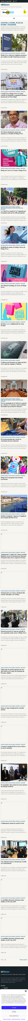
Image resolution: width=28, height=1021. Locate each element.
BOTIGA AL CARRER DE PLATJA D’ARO (12, 324)
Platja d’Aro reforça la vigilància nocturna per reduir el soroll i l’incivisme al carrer (14, 56)
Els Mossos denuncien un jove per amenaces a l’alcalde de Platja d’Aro (12, 132)
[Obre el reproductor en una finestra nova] (24, 10)
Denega (14, 1011)
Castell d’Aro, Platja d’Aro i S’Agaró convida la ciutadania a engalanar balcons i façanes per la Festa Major (14, 95)
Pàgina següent (23, 959)
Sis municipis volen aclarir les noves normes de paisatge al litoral (14, 785)
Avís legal (23, 1019)
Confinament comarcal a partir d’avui (12, 823)
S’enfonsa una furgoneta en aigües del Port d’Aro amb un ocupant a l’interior (14, 363)
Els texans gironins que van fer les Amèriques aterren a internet (11, 440)
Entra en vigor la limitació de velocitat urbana (12, 708)
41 (5, 959)
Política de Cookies (7, 1019)
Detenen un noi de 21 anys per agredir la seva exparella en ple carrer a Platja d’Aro (13, 632)
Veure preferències (14, 1015)
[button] (26, 991)
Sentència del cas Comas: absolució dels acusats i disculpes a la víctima (13, 593)
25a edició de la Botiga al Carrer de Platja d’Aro (13, 286)
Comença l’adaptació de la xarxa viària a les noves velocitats (13, 747)
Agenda (6, 987)
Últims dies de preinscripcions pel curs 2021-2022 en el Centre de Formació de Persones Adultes (12, 671)
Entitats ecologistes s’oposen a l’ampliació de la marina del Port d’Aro (13, 516)
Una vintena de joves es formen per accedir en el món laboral (14, 862)
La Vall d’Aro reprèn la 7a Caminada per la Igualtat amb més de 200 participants (13, 212)
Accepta (14, 1007)
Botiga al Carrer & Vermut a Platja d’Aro (13, 170)
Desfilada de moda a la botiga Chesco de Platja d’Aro (13, 248)
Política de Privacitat (16, 1019)
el (5, 4)
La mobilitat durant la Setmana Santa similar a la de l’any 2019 (12, 900)
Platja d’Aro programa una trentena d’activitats (12, 478)
